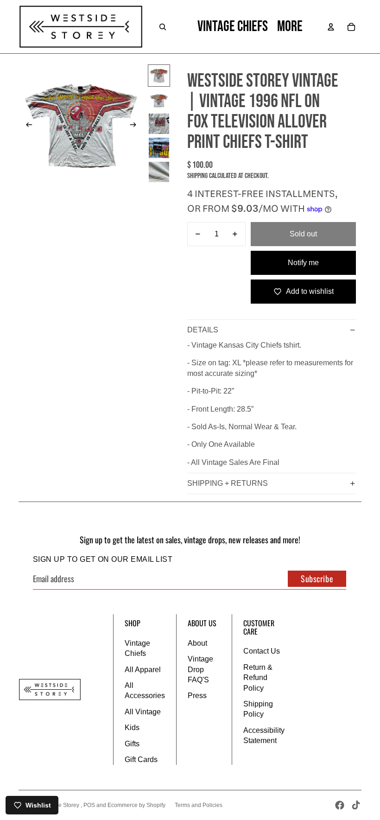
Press (197, 695)
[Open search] (162, 27)
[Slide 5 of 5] (159, 172)
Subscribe (317, 578)
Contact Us (261, 651)
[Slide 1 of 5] (159, 75)
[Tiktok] (355, 805)
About (197, 643)
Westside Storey (59, 805)
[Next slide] (136, 126)
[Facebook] (339, 805)
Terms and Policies (198, 805)
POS (89, 805)
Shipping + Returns (227, 483)
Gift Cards (141, 759)
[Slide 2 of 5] (159, 99)
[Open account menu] (331, 27)
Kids (132, 727)
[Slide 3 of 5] (159, 124)
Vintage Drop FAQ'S (200, 669)
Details (202, 330)
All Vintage (143, 712)
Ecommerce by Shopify (136, 805)
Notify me (303, 263)
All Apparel (143, 670)
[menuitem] (289, 27)
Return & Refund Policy (257, 677)
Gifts (132, 744)
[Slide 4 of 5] (159, 148)
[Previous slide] (26, 126)
